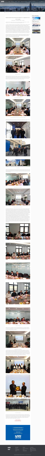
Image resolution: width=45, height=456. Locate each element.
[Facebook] (8, 449)
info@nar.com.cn (33, 448)
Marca (19, 1)
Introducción (16, 448)
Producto (16, 1)
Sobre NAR (30, 1)
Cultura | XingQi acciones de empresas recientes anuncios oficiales (35, 30)
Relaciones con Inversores (24, 1)
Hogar (9, 1)
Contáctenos (34, 1)
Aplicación (12, 1)
